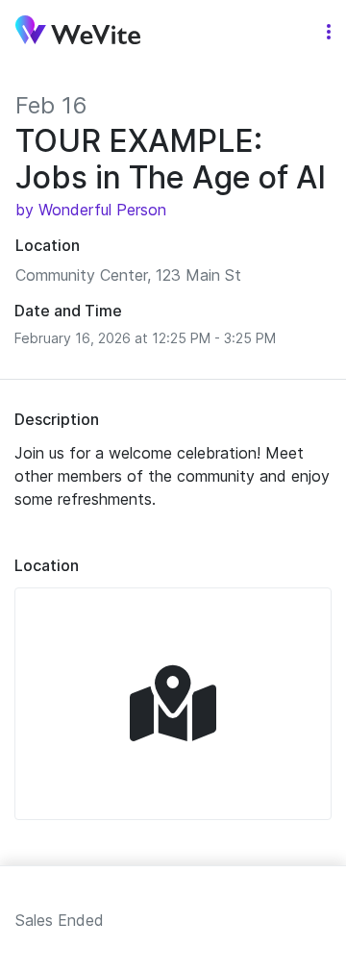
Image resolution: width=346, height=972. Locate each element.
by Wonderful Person (90, 209)
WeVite (77, 32)
